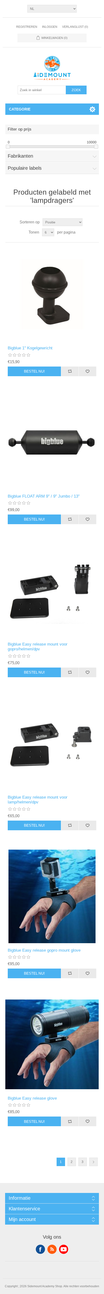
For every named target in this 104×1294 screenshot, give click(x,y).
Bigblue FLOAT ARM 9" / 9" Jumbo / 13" (44, 496)
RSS (52, 1249)
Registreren (26, 27)
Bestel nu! (34, 371)
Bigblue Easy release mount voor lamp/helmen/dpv (37, 799)
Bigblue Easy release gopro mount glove (44, 950)
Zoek (76, 90)
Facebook (40, 1249)
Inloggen (49, 27)
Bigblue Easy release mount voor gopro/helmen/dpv (37, 646)
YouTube (63, 1249)
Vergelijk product (70, 371)
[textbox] (42, 90)
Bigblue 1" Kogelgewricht (30, 348)
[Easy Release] (52, 590)
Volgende (93, 1162)
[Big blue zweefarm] (52, 442)
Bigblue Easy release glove (32, 1098)
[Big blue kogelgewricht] (52, 294)
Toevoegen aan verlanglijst (87, 371)
